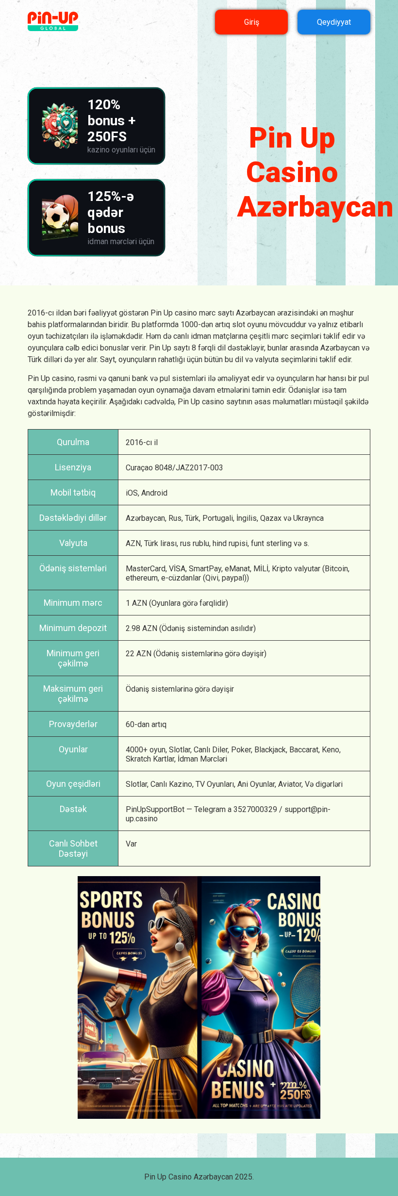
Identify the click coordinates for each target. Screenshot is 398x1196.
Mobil (60, 492)
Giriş (251, 22)
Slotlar (179, 749)
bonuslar (114, 347)
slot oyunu (249, 324)
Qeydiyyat (334, 22)
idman (201, 336)
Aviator (289, 784)
